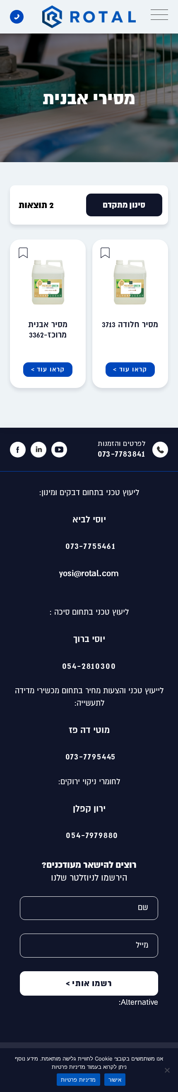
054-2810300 (89, 666)
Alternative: (138, 1002)
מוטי (101, 730)
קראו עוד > (130, 369)
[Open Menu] (159, 15)
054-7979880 (89, 835)
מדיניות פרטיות (78, 1079)
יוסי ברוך (89, 639)
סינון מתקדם (124, 204)
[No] (168, 1070)
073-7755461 (89, 546)
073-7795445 (89, 756)
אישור (114, 1079)
